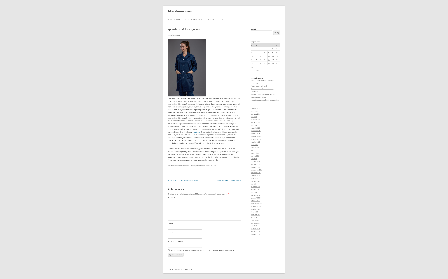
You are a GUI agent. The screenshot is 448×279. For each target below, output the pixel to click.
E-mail (171, 232)
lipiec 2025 (254, 145)
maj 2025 (254, 150)
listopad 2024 (255, 167)
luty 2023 (254, 226)
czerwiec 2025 (255, 147)
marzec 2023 (255, 223)
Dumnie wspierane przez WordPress (180, 269)
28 (269, 63)
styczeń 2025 (255, 161)
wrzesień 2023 (256, 206)
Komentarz (173, 197)
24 (252, 63)
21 (269, 60)
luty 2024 (254, 192)
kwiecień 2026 (255, 120)
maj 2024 (254, 184)
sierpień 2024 (255, 175)
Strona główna (174, 19)
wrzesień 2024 (256, 173)
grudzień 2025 (256, 131)
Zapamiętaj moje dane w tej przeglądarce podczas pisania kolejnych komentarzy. (202, 250)
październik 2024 (256, 170)
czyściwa (196, 132)
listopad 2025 (255, 134)
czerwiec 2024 (255, 181)
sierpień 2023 (255, 209)
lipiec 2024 (254, 178)
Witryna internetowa (176, 241)
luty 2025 (254, 159)
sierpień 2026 (255, 108)
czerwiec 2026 (255, 114)
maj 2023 (254, 217)
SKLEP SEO (210, 19)
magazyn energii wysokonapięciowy (183, 180)
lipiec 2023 (254, 212)
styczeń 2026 (255, 128)
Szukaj (253, 29)
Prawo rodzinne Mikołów (259, 86)
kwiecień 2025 (255, 153)
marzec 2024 (255, 189)
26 (260, 63)
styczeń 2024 (255, 195)
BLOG (221, 19)
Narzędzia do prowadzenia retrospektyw (265, 100)
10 (252, 56)
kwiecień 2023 (255, 220)
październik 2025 (256, 136)
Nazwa (171, 223)
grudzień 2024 (256, 164)
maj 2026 (254, 117)
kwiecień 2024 (255, 187)
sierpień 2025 (255, 142)
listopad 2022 (255, 234)
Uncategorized (196, 166)
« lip (257, 70)
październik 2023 (256, 203)
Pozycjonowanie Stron (193, 19)
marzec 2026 (255, 122)
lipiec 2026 (254, 111)
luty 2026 (254, 125)
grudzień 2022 (256, 231)
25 (256, 63)
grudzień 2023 (256, 198)
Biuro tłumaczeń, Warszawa (229, 180)
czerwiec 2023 (255, 215)
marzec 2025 (255, 156)
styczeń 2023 (255, 229)
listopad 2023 (255, 201)
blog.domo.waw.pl (181, 11)
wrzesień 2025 (256, 139)
